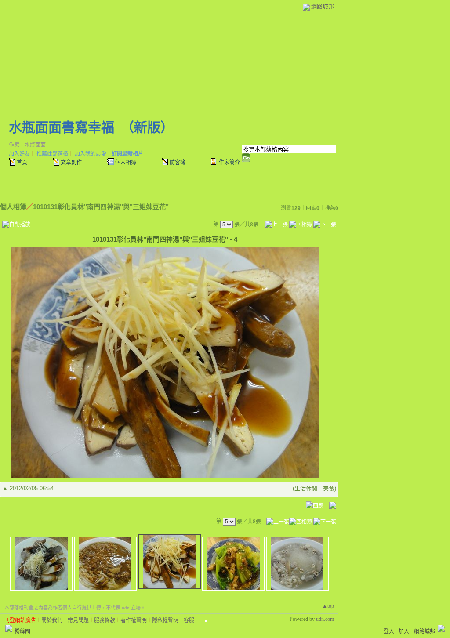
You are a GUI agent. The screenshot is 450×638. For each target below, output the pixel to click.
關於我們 (51, 620)
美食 (328, 488)
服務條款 (104, 620)
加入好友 (19, 154)
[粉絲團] (8, 628)
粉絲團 (22, 631)
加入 (404, 631)
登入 (389, 631)
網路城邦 (322, 6)
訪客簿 (177, 163)
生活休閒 (305, 488)
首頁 (22, 163)
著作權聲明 (133, 620)
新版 (147, 127)
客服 (189, 620)
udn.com (325, 619)
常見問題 (78, 620)
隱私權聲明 (165, 620)
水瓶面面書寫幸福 (61, 127)
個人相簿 (125, 163)
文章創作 (71, 163)
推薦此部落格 (52, 154)
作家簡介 (229, 163)
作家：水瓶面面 (27, 145)
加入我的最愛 (90, 154)
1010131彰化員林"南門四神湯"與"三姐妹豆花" (101, 206)
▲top (328, 606)
